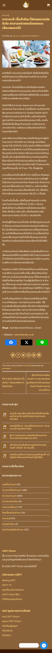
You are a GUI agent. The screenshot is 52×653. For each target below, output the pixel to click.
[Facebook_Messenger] (44, 645)
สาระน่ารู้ (5, 15)
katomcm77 (34, 36)
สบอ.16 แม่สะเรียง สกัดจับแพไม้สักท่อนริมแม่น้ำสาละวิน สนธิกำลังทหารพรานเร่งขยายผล (29, 416)
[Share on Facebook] (18, 355)
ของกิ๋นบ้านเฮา (9, 484)
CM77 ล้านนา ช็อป (11, 594)
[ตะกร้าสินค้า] (48, 5)
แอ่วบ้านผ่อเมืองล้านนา (13, 529)
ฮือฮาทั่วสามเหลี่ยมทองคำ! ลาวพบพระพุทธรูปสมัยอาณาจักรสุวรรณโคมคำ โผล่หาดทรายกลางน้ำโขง (38, 382)
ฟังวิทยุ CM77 (8, 580)
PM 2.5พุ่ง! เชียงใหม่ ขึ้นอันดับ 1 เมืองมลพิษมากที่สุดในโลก (13, 382)
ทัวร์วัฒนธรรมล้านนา (12, 599)
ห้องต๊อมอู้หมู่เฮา (10, 626)
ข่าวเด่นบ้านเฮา (9, 495)
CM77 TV (7, 585)
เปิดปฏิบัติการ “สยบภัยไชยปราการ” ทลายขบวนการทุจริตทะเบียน (29, 427)
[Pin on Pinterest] (33, 355)
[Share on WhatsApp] (13, 355)
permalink (6, 368)
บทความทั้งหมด (9, 507)
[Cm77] (26, 5)
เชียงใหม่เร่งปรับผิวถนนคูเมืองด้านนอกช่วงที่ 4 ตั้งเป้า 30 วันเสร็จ (28, 446)
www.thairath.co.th (24, 334)
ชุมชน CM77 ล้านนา (11, 621)
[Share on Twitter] (23, 355)
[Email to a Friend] (28, 355)
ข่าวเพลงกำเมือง (10, 501)
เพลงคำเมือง (8, 524)
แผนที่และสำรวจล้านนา (13, 589)
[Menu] (4, 5)
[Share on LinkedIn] (39, 355)
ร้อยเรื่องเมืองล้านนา (11, 512)
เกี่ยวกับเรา (7, 630)
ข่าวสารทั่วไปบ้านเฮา (11, 490)
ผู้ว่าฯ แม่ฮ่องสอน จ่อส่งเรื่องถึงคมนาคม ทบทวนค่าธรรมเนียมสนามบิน (28, 436)
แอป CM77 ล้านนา (10, 616)
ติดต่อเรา (6, 635)
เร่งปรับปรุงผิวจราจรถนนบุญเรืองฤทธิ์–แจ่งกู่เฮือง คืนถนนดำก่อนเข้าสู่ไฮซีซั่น (30, 456)
